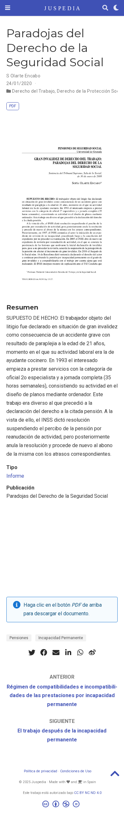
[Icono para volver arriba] (114, 776)
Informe (15, 476)
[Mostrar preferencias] (116, 8)
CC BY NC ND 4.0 (87, 793)
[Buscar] (105, 8)
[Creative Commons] (62, 805)
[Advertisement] (62, 550)
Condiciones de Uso (75, 771)
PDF (12, 106)
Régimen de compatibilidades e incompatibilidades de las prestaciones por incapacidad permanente (62, 695)
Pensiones (19, 638)
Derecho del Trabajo (33, 91)
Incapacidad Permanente (60, 638)
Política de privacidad (40, 771)
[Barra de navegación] (7, 8)
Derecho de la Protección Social (90, 91)
